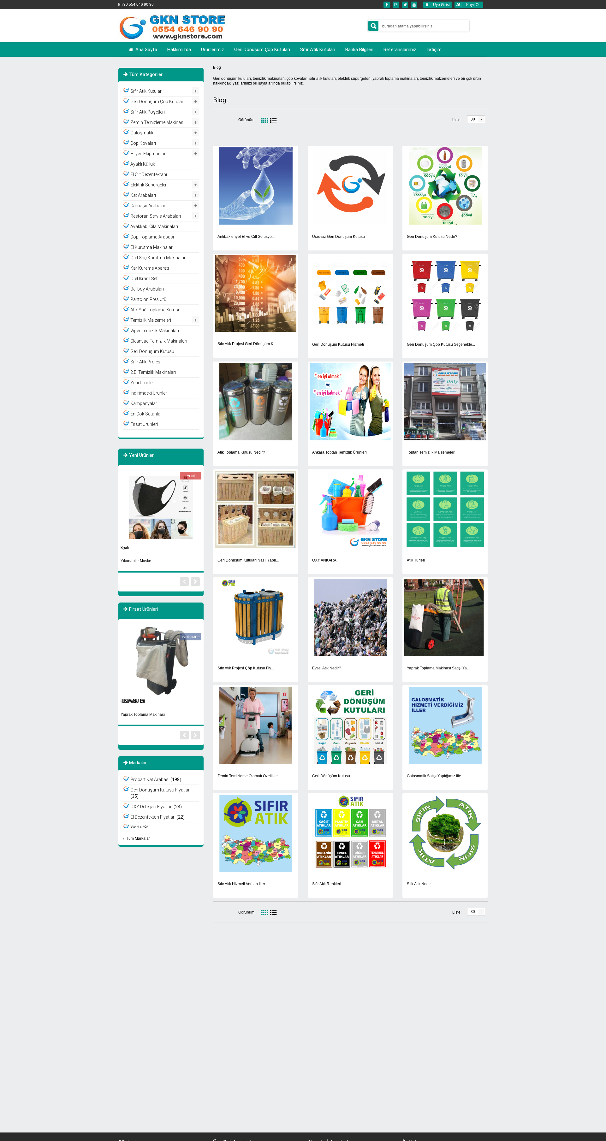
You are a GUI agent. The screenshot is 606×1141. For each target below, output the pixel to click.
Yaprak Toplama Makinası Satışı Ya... (438, 668)
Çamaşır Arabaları (148, 205)
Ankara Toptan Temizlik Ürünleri (339, 452)
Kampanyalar (143, 403)
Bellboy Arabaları (147, 288)
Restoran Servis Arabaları (155, 216)
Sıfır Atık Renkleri (326, 884)
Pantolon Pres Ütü (148, 299)
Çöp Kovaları (143, 143)
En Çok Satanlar (146, 413)
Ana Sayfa (145, 49)
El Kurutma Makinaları (152, 247)
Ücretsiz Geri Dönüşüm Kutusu (338, 236)
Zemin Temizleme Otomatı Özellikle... (249, 776)
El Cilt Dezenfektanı (148, 174)
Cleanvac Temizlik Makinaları (158, 341)
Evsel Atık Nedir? (326, 668)
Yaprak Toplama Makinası (143, 714)
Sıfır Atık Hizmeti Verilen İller (241, 884)
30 (473, 119)
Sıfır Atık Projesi (145, 361)
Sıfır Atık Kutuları (146, 91)
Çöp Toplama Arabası (152, 236)
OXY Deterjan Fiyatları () (156, 806)
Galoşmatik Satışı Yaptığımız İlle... (435, 776)
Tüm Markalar (138, 838)
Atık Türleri (416, 560)
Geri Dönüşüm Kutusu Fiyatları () (160, 793)
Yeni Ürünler (142, 382)
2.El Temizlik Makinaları (153, 372)
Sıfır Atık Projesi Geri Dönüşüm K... (246, 344)
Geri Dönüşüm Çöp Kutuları (157, 101)
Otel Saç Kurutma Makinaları (158, 257)
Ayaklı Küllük (142, 164)
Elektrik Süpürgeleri (149, 184)
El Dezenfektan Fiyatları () (157, 817)
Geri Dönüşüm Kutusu (331, 776)
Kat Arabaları (143, 195)
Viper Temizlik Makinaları (154, 330)
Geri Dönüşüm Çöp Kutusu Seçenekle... (441, 344)
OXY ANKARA (324, 560)
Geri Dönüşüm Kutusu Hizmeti (338, 344)
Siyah (125, 547)
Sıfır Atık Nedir (419, 884)
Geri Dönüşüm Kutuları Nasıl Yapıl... (248, 560)
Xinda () (139, 827)
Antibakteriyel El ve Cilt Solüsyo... (246, 236)
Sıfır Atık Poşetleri (147, 112)
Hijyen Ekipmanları (148, 153)
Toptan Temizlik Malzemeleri (431, 452)
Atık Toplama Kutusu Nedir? (241, 452)
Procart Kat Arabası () (155, 779)
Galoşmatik (141, 132)
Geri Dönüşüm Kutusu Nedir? (432, 236)
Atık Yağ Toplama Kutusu (155, 309)
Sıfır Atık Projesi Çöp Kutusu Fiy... (245, 668)
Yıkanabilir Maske (136, 561)
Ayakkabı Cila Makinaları (154, 226)
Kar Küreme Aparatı (149, 268)
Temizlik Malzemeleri (150, 320)
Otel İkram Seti (144, 278)
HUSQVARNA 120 (133, 701)
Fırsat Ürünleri (144, 424)
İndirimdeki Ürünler (148, 393)
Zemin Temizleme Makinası (157, 122)
